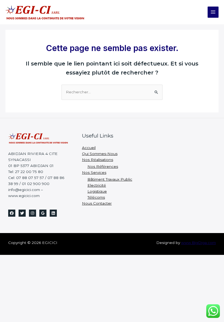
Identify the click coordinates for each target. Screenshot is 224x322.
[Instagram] (32, 213)
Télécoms (96, 197)
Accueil (89, 147)
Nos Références (102, 166)
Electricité (96, 185)
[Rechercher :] (112, 92)
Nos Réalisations (97, 159)
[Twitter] (22, 213)
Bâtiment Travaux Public (109, 179)
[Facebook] (11, 213)
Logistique (97, 191)
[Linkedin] (53, 213)
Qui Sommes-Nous (99, 153)
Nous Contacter (97, 203)
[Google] (42, 213)
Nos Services (94, 172)
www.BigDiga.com (198, 242)
